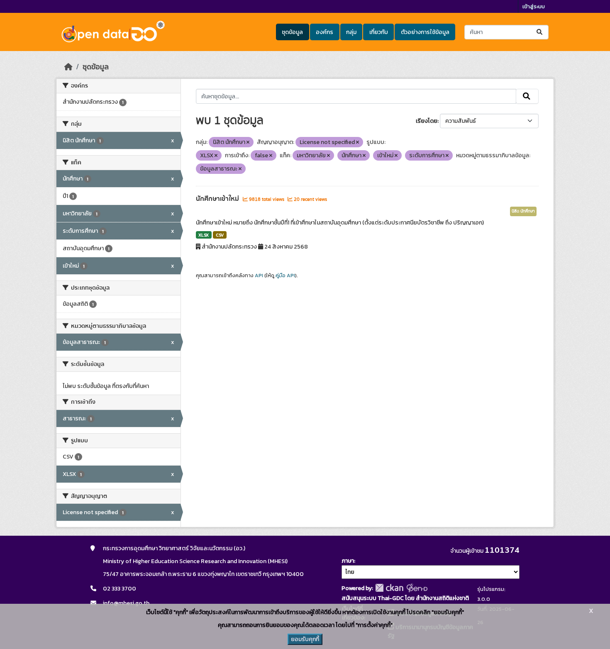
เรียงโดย (426, 121)
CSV (220, 235)
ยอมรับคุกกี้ (305, 639)
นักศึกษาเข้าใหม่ (218, 198)
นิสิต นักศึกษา (523, 211)
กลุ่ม (351, 32)
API (259, 275)
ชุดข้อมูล (292, 32)
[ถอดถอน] (247, 142)
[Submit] (540, 32)
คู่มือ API (285, 275)
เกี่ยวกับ (378, 32)
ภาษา (348, 560)
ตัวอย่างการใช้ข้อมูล (425, 32)
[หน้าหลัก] (68, 66)
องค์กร (324, 32)
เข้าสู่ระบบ (533, 6)
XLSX (203, 235)
